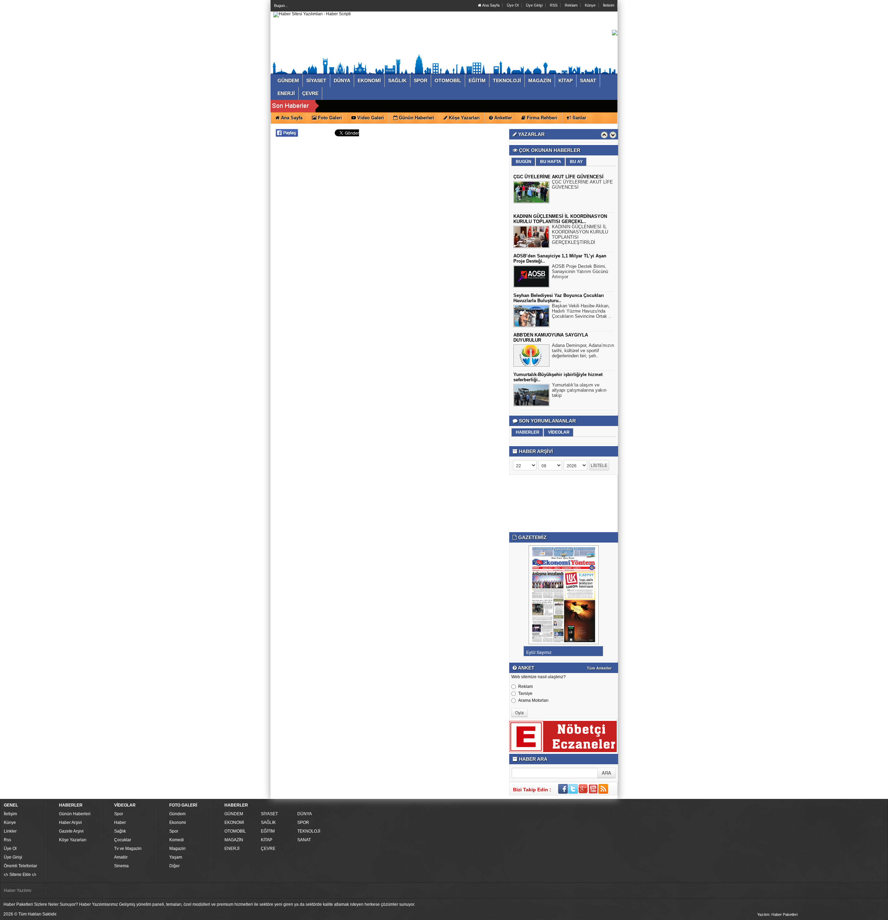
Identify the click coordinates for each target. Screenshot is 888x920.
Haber (120, 822)
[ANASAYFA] (312, 14)
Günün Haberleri (75, 813)
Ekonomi (177, 822)
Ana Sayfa (490, 5)
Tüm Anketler (599, 668)
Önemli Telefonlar (20, 865)
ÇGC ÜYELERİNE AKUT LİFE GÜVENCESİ (558, 176)
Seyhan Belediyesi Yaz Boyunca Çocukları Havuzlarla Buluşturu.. (558, 298)
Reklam (571, 5)
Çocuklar (122, 839)
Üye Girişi (534, 5)
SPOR (303, 822)
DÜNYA (304, 813)
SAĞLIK (268, 822)
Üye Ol (513, 5)
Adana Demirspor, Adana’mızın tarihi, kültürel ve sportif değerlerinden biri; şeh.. (583, 350)
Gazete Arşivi (71, 831)
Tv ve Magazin (128, 848)
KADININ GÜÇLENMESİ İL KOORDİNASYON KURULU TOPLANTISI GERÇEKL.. (560, 219)
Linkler (10, 831)
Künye (590, 5)
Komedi (176, 839)
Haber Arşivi (70, 822)
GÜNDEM (233, 813)
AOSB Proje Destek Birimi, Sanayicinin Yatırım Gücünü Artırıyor (580, 271)
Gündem (177, 813)
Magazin (177, 848)
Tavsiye (525, 693)
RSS (553, 5)
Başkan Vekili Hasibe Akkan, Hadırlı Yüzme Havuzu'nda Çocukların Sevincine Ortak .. (581, 311)
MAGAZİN (233, 839)
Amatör (121, 857)
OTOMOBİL (235, 831)
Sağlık (120, 831)
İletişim (10, 813)
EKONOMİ (234, 822)
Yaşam (175, 857)
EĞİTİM (268, 831)
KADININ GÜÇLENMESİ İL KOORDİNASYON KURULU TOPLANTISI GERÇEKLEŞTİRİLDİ (580, 234)
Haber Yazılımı (17, 890)
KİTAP (266, 839)
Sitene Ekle (20, 874)
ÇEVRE (268, 848)
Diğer (174, 865)
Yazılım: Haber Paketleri (777, 914)
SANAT (304, 839)
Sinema (121, 865)
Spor (118, 813)
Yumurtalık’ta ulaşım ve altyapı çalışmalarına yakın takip (579, 390)
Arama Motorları (533, 700)
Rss (7, 839)
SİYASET (269, 813)
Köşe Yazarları (72, 839)
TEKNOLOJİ (308, 831)
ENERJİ (231, 848)
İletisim (608, 5)
